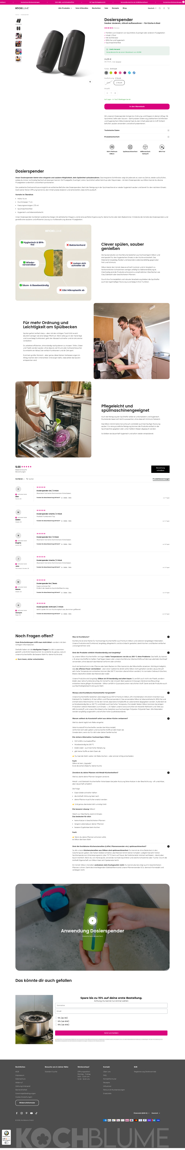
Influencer (107, 1086)
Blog (125, 8)
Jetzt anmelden (111, 1033)
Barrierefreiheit (21, 1090)
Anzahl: (107, 88)
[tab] (161, 479)
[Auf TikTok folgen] (36, 1113)
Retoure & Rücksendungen (114, 1090)
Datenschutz (20, 1079)
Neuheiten (96, 8)
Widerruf (19, 1082)
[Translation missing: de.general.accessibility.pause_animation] (183, 2)
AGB (17, 1072)
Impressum (19, 1075)
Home (17, 14)
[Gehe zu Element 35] (18, 36)
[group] (25, 467)
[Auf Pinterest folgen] (26, 1113)
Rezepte (115, 8)
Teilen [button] (69, 497)
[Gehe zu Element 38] (18, 59)
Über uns (106, 1072)
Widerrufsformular (27, 1103)
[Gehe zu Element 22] (18, 28)
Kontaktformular (109, 1079)
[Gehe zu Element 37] (18, 51)
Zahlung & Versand (22, 1086)
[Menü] (10, 1131)
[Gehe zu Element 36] (18, 44)
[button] (137, 28)
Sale (106, 8)
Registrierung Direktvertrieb (145, 1072)
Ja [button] (61, 497)
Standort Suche (51, 1072)
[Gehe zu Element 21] (18, 21)
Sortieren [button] (19, 479)
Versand (118, 62)
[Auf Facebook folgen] (16, 1113)
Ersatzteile (107, 1093)
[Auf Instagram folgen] (21, 1113)
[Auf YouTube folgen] (31, 1113)
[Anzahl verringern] (107, 93)
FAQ (104, 1075)
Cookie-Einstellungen (23, 1097)
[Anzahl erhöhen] (115, 93)
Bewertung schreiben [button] (160, 469)
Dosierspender (25, 14)
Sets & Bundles (82, 8)
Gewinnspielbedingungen (25, 1093)
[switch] (6, 1143)
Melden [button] (65, 497)
